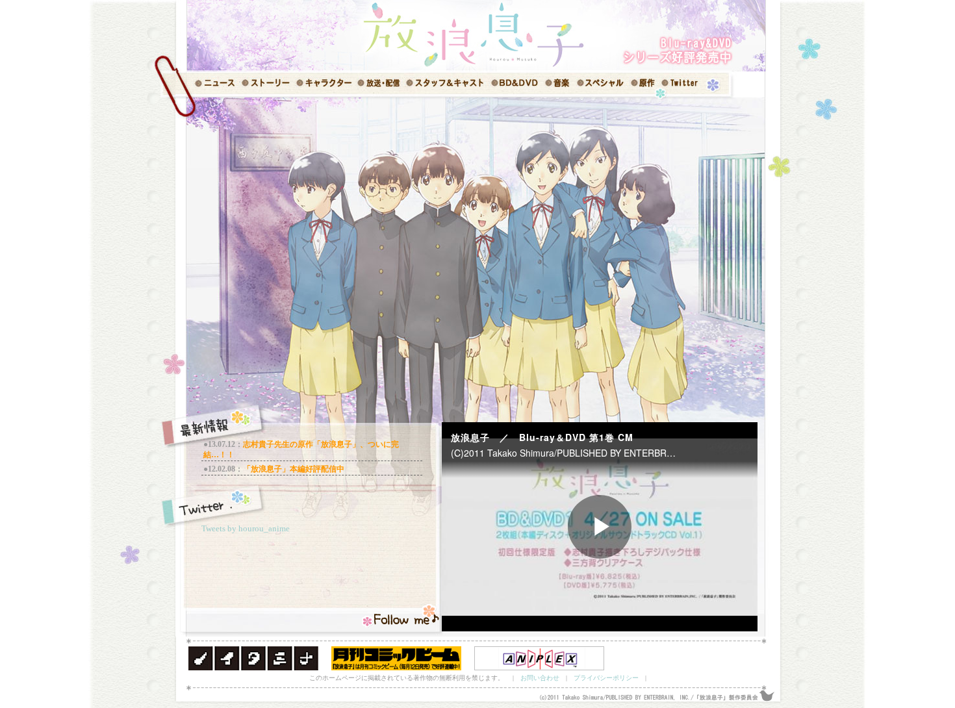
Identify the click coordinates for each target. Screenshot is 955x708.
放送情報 (378, 84)
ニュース (207, 84)
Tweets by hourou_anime (245, 528)
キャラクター (323, 84)
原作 (646, 84)
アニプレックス (539, 658)
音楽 (558, 84)
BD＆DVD (514, 84)
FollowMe (401, 616)
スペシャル (602, 84)
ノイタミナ (253, 658)
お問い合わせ (539, 677)
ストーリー (266, 84)
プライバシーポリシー (606, 677)
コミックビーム (396, 658)
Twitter (685, 84)
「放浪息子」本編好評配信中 (293, 469)
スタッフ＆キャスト (445, 84)
